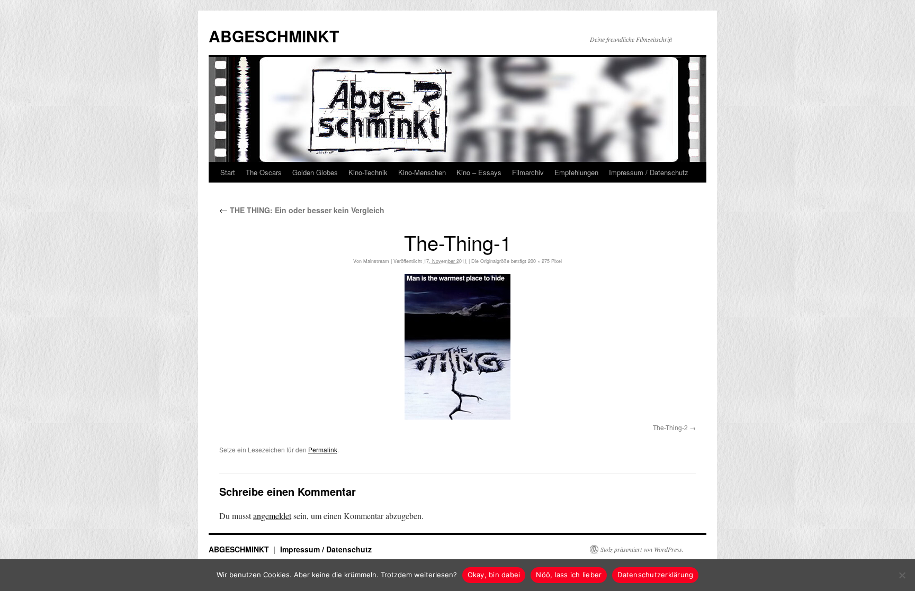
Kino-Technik (368, 172)
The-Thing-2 (670, 427)
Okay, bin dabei (494, 574)
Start (227, 172)
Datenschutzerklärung (655, 574)
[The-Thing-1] (457, 347)
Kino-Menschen (422, 172)
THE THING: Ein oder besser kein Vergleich (301, 210)
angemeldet (272, 515)
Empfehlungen (576, 172)
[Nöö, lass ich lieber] (901, 575)
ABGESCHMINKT (274, 35)
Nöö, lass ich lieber (569, 574)
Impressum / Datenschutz (648, 172)
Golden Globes (315, 172)
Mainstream (376, 261)
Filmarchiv (528, 172)
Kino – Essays (478, 172)
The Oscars (264, 172)
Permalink (322, 449)
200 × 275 (539, 261)
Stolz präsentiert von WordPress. (642, 549)
